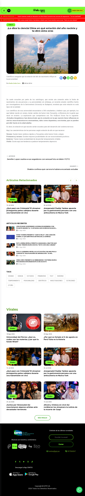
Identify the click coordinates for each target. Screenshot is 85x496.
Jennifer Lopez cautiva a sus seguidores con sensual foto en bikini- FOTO (38, 159)
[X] (64, 77)
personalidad (29, 280)
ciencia (20, 276)
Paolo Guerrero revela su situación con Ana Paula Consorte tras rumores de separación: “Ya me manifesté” (36, 253)
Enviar (61, 444)
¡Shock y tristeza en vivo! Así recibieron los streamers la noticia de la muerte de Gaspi (60, 407)
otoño (10, 285)
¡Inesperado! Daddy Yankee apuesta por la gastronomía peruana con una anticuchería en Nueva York (60, 210)
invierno (60, 276)
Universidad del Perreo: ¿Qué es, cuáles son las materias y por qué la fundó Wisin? (22, 339)
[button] (71, 180)
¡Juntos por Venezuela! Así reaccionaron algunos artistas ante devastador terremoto (22, 407)
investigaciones (56, 280)
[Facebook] (61, 77)
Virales (10, 24)
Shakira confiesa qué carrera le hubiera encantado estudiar (52, 169)
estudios (30, 276)
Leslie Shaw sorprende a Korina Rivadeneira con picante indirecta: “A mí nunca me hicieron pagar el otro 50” (36, 228)
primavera (42, 276)
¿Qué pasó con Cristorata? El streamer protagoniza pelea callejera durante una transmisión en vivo (23, 210)
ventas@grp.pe (54, 451)
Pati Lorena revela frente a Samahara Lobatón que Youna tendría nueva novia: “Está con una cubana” (36, 244)
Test (51, 276)
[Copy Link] (75, 77)
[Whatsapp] (68, 77)
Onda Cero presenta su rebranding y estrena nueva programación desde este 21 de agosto (36, 261)
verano (11, 276)
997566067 (71, 451)
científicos (42, 280)
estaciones (70, 280)
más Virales (42, 418)
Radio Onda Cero (14, 83)
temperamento (14, 280)
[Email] (71, 77)
